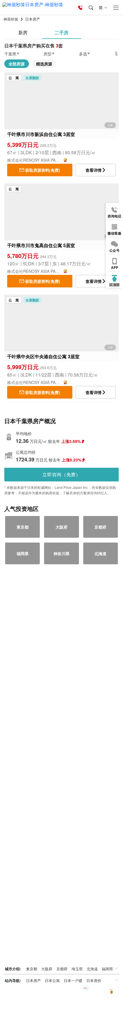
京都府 (62, 968)
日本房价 (93, 980)
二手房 (61, 32)
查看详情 (94, 170)
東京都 (31, 968)
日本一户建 (73, 980)
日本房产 (33, 980)
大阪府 (46, 968)
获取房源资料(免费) (42, 170)
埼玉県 (77, 968)
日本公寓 (52, 980)
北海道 (92, 968)
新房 (22, 32)
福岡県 (107, 968)
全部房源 (17, 64)
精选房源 (44, 64)
